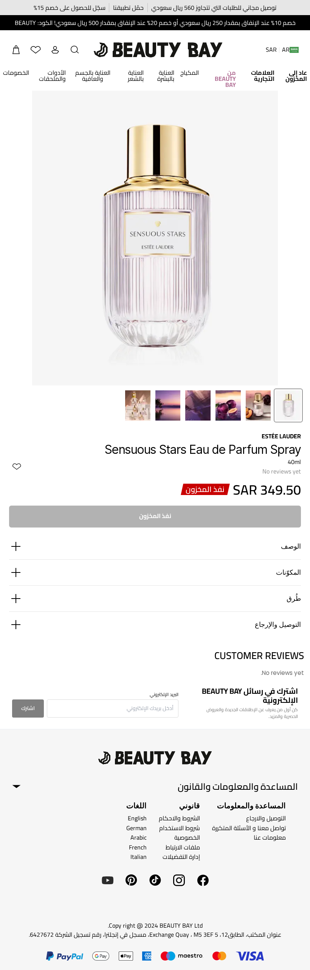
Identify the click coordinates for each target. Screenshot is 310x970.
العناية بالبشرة (165, 76)
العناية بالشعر (136, 76)
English (137, 818)
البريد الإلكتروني (164, 694)
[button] (75, 50)
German (136, 828)
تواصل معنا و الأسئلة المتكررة (249, 828)
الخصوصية (187, 837)
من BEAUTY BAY (225, 79)
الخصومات (16, 73)
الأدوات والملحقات (52, 76)
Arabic (138, 837)
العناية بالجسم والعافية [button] (92, 76)
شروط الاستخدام (179, 828)
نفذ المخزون (155, 515)
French (138, 847)
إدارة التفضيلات (181, 856)
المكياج (189, 73)
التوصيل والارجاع (266, 818)
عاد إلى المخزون (296, 76)
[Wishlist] (35, 50)
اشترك (28, 708)
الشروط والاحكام (179, 818)
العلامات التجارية (262, 76)
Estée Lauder (281, 436)
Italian (138, 856)
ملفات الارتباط (183, 847)
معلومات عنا (270, 837)
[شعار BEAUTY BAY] (158, 49)
